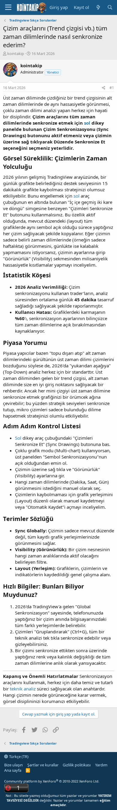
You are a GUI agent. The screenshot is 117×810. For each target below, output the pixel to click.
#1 (112, 87)
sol (87, 123)
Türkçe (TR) (18, 756)
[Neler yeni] (98, 7)
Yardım (101, 765)
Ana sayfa (12, 770)
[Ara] (110, 7)
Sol (18, 438)
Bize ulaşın (13, 765)
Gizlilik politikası (77, 765)
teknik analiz (23, 689)
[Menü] (8, 7)
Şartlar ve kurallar (42, 765)
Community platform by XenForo (51, 781)
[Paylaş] (103, 88)
